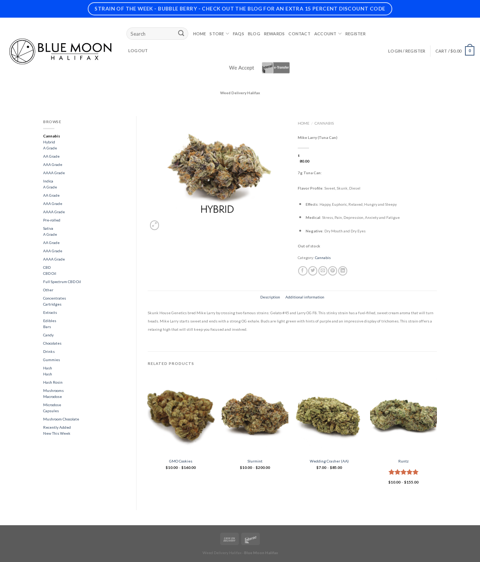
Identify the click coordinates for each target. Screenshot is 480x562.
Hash (47, 368)
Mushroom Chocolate (61, 419)
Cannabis (51, 136)
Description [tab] (270, 297)
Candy (48, 335)
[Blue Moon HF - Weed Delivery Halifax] (60, 51)
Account (325, 33)
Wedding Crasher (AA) (329, 461)
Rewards (274, 33)
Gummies (51, 359)
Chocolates (52, 343)
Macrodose (52, 396)
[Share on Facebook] (302, 271)
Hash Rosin (53, 382)
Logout (138, 50)
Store (217, 33)
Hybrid (49, 142)
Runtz (403, 461)
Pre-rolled (51, 220)
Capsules (51, 410)
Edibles (49, 320)
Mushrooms (53, 390)
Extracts (50, 312)
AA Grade (51, 156)
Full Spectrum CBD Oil (62, 281)
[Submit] (181, 33)
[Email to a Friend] (322, 271)
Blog (254, 33)
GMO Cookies (180, 461)
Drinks (49, 351)
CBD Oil (49, 273)
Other (48, 290)
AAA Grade (52, 164)
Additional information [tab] (304, 297)
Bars (47, 326)
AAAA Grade (54, 172)
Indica (48, 181)
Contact (299, 33)
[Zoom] (154, 225)
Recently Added (57, 427)
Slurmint (255, 461)
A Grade (50, 148)
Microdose (52, 404)
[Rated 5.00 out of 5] (403, 472)
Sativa (48, 228)
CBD (47, 267)
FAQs (238, 33)
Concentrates (54, 298)
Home (199, 33)
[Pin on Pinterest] (332, 271)
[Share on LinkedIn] (342, 271)
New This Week (56, 433)
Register (355, 33)
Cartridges (52, 304)
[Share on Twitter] (312, 271)
